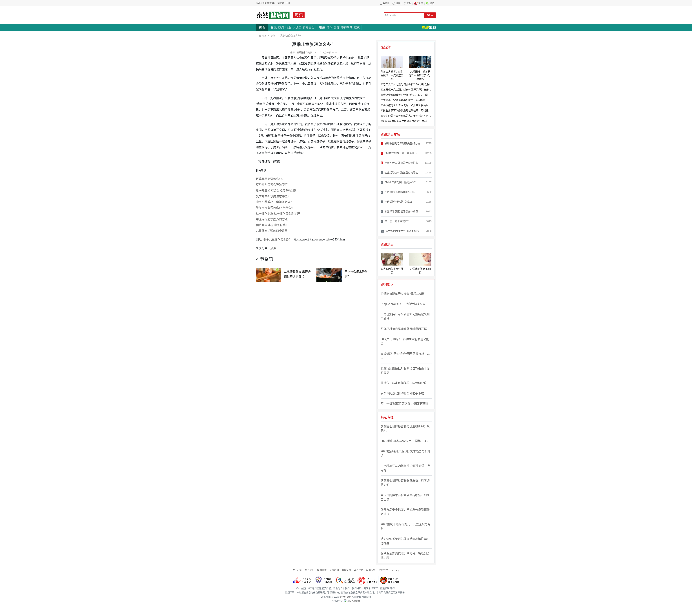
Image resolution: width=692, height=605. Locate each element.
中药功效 (346, 27)
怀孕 (329, 27)
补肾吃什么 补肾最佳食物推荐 (399, 162)
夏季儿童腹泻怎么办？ (270, 178)
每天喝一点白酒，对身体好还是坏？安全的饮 (407, 89)
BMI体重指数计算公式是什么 (399, 153)
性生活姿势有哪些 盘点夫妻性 (399, 172)
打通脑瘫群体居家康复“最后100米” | (403, 293)
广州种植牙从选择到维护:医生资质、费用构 (405, 468)
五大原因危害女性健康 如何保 (400, 230)
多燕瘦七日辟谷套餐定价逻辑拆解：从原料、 (405, 428)
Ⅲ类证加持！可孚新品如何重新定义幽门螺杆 (405, 316)
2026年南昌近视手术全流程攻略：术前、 (406, 121)
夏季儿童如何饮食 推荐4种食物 (276, 190)
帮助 (409, 3)
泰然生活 (308, 27)
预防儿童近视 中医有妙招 (272, 225)
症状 (357, 27)
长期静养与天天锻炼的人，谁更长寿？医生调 (407, 115)
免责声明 (334, 570)
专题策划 (429, 27)
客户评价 (358, 570)
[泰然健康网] (273, 15)
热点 (281, 27)
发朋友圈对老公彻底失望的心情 (400, 143)
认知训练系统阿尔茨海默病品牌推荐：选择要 (405, 541)
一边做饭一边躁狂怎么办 (396, 201)
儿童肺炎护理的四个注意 (272, 230)
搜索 (398, 3)
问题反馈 (371, 570)
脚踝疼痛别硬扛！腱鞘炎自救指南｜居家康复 (405, 370)
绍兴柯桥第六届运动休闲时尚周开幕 (404, 328)
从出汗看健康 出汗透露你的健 (399, 211)
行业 (288, 27)
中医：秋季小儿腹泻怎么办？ (274, 202)
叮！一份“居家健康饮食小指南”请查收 (405, 403)
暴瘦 (337, 27)
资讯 (298, 15)
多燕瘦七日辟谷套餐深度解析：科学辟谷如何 (405, 482)
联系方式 (383, 570)
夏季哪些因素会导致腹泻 (272, 184)
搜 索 (430, 15)
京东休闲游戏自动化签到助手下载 (402, 393)
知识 (322, 27)
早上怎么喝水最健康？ (395, 221)
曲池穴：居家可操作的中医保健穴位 (404, 383)
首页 (262, 27)
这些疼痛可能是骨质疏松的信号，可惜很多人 (407, 110)
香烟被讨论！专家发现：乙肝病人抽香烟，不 (407, 105)
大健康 (297, 27)
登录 (282, 3)
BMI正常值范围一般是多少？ (399, 182)
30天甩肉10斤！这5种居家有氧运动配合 (405, 341)
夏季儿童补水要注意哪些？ (273, 196)
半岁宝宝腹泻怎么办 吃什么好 (275, 207)
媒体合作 (322, 570)
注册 (288, 3)
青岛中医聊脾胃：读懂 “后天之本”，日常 (406, 94)
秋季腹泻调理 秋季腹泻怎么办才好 (278, 213)
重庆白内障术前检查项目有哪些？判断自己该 (405, 497)
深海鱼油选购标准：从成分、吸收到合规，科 (405, 555)
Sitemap (395, 570)
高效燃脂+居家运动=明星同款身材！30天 (405, 356)
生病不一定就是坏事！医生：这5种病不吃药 (407, 100)
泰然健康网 (302, 52)
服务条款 (346, 570)
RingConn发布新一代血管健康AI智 (403, 304)
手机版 (386, 3)
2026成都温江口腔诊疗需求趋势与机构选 (405, 453)
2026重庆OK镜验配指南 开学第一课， (405, 441)
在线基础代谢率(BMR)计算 (398, 192)
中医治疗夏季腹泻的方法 (272, 219)
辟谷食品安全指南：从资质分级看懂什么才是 (405, 512)
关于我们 (297, 570)
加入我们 (309, 570)
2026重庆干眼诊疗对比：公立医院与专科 (405, 526)
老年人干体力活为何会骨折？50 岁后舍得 (406, 84)
